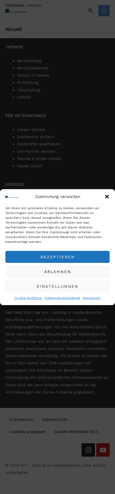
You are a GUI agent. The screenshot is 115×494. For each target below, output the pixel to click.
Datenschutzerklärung (62, 298)
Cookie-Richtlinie (28, 298)
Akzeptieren (57, 257)
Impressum (92, 298)
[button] (107, 196)
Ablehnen (57, 271)
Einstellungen (57, 286)
